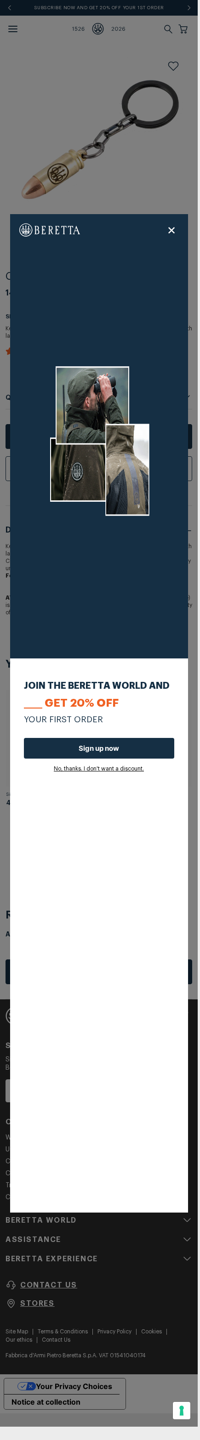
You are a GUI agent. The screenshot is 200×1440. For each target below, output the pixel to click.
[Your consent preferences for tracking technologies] (181, 1410)
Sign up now (99, 748)
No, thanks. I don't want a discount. (99, 768)
